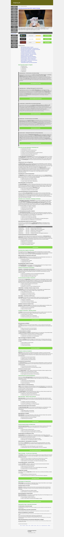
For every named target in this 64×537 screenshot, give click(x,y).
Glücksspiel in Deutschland (14, 43)
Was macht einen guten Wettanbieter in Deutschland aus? (29, 48)
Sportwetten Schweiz (13, 33)
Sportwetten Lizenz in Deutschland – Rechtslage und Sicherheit (30, 49)
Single (21, 525)
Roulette (27, 525)
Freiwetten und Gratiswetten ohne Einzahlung (28, 51)
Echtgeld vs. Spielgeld (14, 41)
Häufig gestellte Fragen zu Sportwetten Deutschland (29, 62)
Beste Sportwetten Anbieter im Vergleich (27, 47)
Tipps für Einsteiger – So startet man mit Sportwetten (29, 60)
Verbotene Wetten (14, 37)
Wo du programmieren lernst (14, 27)
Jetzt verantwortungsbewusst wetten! (35, 450)
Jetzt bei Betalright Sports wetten (36, 83)
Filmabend (14, 30)
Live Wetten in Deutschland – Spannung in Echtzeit (28, 54)
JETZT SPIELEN (47, 35)
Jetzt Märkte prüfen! (35, 421)
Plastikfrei (32, 525)
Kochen (38, 525)
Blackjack (49, 525)
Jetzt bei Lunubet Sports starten (35, 113)
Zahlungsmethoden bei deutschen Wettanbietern (28, 56)
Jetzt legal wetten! (35, 247)
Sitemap (34, 532)
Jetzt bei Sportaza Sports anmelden (35, 143)
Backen (35, 525)
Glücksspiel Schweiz (14, 32)
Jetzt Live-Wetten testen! (35, 319)
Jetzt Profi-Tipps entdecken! (35, 348)
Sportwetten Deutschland (14, 35)
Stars (40, 525)
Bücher (29, 525)
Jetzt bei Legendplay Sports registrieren (36, 98)
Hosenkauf (23, 525)
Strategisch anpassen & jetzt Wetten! (35, 501)
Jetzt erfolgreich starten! (35, 478)
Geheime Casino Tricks (14, 47)
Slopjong (14, 6)
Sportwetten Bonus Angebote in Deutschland (28, 50)
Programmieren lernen (44, 525)
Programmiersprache (14, 24)
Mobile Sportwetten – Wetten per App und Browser (28, 57)
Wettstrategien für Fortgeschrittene (26, 61)
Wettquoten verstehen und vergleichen (27, 55)
